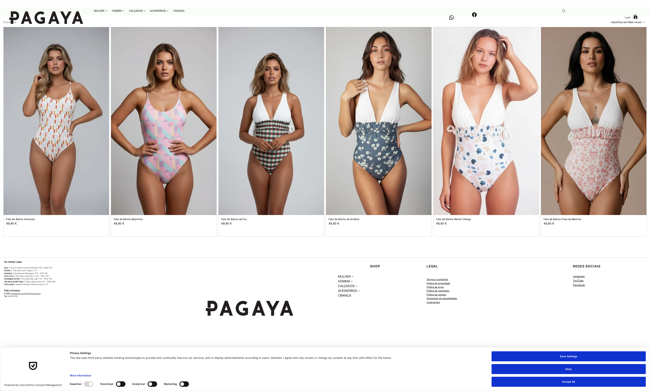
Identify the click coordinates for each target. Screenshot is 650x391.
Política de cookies (436, 294)
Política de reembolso (438, 290)
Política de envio (435, 287)
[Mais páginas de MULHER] (106, 11)
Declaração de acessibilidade (442, 298)
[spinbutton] (56, 231)
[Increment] (104, 231)
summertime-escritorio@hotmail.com (25, 293)
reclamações (433, 302)
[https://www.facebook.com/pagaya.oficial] (474, 14)
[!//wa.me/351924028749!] (451, 17)
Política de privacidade (438, 283)
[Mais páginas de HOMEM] (123, 11)
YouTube (578, 280)
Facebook (579, 285)
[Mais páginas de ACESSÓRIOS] (167, 11)
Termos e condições (437, 279)
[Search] (563, 10)
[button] (635, 16)
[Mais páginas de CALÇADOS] (144, 11)
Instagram (579, 276)
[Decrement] (9, 231)
